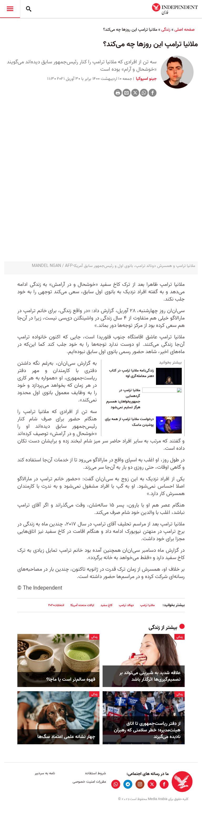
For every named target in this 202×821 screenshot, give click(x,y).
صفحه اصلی (184, 29)
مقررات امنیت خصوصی (89, 782)
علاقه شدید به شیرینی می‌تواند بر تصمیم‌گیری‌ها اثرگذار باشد (149, 676)
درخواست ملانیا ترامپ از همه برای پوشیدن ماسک (129, 422)
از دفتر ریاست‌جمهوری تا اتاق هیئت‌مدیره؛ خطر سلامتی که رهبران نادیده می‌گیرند (147, 730)
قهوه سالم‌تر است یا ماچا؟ (70, 679)
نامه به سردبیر (45, 773)
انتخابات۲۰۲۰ (56, 605)
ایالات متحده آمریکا (82, 605)
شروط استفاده (95, 773)
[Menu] (10, 9)
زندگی (165, 29)
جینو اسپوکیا (145, 78)
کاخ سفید (106, 605)
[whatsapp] (115, 784)
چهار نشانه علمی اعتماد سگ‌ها (66, 737)
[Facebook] (152, 93)
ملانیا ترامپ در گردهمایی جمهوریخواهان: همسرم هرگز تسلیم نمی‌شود (123, 399)
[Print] (118, 93)
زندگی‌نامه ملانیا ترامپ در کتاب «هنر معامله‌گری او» (131, 373)
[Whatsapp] (144, 93)
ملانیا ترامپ (147, 605)
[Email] (126, 93)
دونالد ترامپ (126, 605)
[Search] (28, 9)
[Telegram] (127, 784)
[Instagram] (139, 784)
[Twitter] (135, 93)
